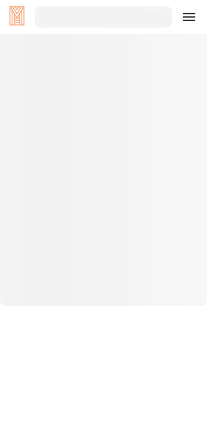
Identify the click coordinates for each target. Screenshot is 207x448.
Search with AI (103, 288)
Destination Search (103, 254)
